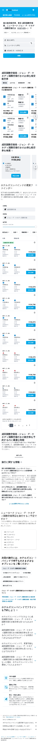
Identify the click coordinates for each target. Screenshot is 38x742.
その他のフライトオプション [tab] (11, 573)
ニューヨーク (31, 736)
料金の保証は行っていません (13, 717)
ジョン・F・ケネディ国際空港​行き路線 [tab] (14, 568)
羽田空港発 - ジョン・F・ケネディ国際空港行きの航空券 (18, 597)
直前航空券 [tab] (21, 83)
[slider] (36, 227)
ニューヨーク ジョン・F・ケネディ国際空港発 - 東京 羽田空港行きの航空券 (19, 600)
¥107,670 (22, 28)
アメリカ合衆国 (11, 736)
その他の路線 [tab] (27, 573)
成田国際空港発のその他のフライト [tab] (13, 581)
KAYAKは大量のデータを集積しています (16, 726)
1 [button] (11, 425)
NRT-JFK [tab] (19, 455)
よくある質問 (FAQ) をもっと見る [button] (19, 504)
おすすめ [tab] (12, 83)
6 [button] (26, 425)
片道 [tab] (29, 83)
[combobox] (20, 209)
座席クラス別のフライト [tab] (21, 577)
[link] (16, 176)
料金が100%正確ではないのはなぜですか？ (17, 729)
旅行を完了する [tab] (7, 585)
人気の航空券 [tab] (7, 577)
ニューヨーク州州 (21, 736)
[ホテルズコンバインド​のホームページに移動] (12, 10)
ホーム (3, 736)
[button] (3, 10)
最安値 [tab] (5, 83)
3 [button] (18, 425)
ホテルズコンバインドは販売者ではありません (18, 723)
